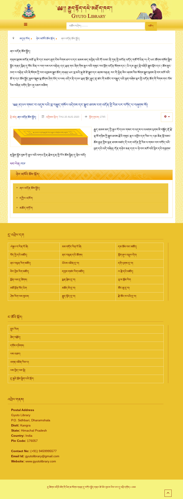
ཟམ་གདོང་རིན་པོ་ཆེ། (71, 246)
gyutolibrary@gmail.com (42, 456)
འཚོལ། (150, 26)
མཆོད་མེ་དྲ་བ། (68, 288)
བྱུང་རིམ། (14, 329)
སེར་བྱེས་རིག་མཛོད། (19, 271)
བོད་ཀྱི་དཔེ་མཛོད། (18, 255)
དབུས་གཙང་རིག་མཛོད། (73, 271)
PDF (23, 163)
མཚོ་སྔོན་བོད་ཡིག (18, 288)
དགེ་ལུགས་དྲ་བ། (125, 263)
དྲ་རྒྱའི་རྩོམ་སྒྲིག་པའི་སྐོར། (22, 378)
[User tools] (167, 117)
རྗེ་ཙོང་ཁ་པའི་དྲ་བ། (127, 296)
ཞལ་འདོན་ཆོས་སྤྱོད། (26, 117)
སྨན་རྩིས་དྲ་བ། (68, 280)
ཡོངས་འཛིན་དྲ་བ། (70, 263)
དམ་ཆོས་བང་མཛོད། (127, 246)
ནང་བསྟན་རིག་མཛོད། (20, 263)
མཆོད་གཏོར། (26, 208)
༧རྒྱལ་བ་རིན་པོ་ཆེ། (19, 246)
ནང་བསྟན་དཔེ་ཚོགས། (72, 255)
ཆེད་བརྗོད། (15, 337)
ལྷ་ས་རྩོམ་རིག (124, 280)
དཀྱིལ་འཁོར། (26, 198)
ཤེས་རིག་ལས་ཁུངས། (19, 296)
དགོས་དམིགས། (17, 345)
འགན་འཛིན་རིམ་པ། (19, 362)
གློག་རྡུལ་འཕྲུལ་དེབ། (127, 255)
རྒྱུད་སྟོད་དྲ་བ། (68, 296)
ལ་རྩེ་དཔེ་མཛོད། (125, 271)
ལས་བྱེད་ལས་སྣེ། (17, 370)
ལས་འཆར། (15, 354)
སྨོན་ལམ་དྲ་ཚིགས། (18, 280)
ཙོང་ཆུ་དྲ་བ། (124, 288)
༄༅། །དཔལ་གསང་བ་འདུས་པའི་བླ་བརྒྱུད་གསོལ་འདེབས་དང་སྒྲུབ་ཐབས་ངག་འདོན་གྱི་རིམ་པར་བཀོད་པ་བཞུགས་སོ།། (80, 105)
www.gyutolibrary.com (40, 461)
